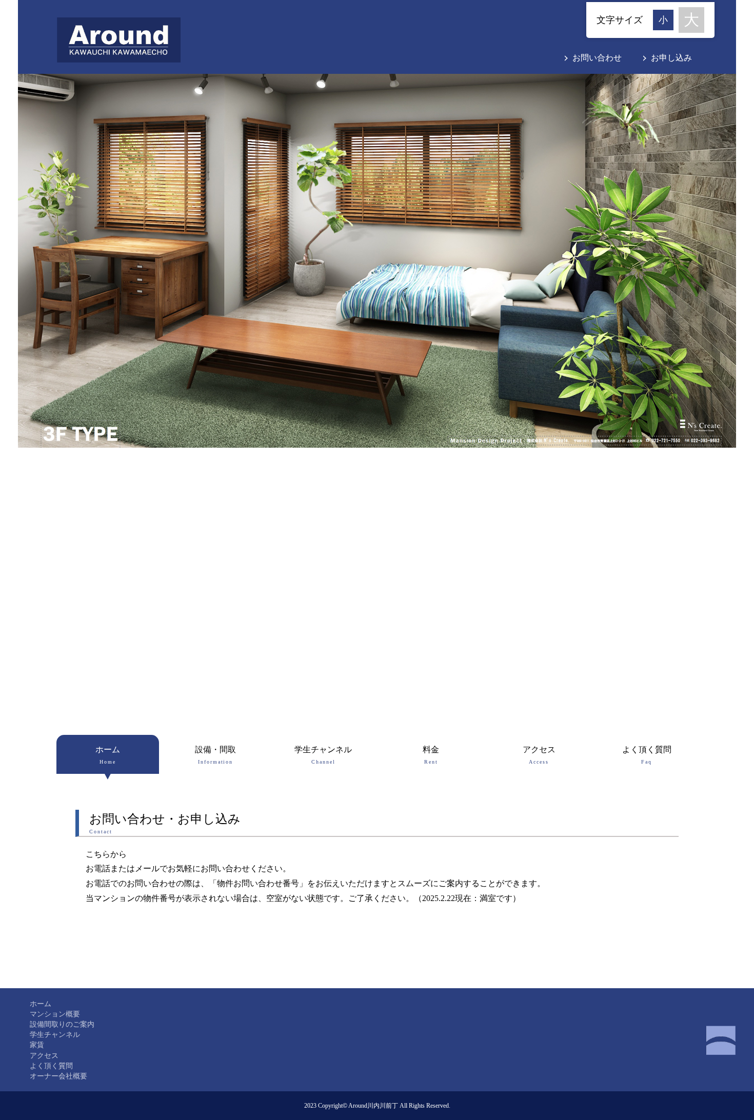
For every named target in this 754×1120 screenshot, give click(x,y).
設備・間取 (215, 755)
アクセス (539, 755)
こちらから (106, 854)
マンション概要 (55, 1014)
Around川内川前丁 (373, 1105)
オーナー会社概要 (58, 1076)
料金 (431, 755)
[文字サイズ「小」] (666, 18)
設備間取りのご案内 (62, 1024)
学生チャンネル (323, 755)
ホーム (107, 755)
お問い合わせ (597, 57)
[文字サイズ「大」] (691, 20)
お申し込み (671, 57)
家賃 (37, 1045)
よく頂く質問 (646, 755)
